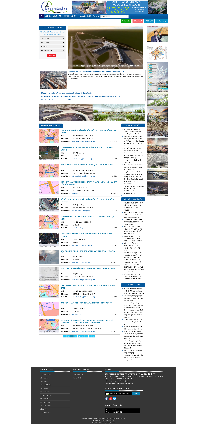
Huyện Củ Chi (77, 378)
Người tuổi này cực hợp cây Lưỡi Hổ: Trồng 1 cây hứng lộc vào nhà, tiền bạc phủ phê (134, 291)
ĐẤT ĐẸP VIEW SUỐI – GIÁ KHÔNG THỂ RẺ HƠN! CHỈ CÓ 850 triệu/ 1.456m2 (133, 215)
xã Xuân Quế (44, 399)
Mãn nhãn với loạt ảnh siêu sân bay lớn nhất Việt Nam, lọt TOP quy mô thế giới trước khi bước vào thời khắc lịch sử (80, 96)
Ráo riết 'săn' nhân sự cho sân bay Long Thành (57, 100)
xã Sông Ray (44, 378)
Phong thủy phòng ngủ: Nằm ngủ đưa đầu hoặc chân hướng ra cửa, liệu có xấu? (133, 357)
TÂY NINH (66, 16)
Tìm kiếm (51, 55)
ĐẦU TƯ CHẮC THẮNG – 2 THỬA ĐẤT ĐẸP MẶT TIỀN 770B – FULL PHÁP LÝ (133, 262)
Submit (136, 393)
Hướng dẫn (82, 16)
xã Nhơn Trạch (45, 374)
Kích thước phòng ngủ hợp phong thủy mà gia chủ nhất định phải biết (133, 298)
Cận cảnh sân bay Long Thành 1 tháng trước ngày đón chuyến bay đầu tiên (66, 93)
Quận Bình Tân (78, 374)
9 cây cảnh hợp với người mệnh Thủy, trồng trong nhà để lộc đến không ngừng (133, 305)
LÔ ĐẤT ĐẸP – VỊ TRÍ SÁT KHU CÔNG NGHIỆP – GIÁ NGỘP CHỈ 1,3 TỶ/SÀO (133, 255)
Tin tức (89, 16)
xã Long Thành (45, 395)
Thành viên (126, 21)
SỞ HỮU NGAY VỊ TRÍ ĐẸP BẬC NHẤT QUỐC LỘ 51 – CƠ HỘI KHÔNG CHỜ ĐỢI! (133, 238)
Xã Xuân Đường (45, 405)
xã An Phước (44, 409)
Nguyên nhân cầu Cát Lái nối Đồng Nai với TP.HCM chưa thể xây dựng (133, 181)
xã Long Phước (45, 385)
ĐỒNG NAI (48, 16)
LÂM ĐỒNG (74, 16)
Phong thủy (96, 16)
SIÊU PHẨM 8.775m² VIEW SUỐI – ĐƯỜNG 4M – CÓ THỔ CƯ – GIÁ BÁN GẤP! (133, 276)
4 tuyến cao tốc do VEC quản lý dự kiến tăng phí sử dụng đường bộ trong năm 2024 (133, 174)
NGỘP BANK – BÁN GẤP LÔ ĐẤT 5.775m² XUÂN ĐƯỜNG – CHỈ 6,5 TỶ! (134, 269)
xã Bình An (44, 388)
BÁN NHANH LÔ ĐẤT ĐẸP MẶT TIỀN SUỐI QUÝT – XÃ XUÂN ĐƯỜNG (133, 222)
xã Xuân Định (45, 392)
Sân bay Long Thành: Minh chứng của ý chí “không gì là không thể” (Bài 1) (133, 155)
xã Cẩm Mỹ (44, 381)
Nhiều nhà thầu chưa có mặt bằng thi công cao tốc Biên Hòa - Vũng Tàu (133, 167)
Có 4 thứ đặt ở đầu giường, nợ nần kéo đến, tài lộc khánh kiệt (134, 322)
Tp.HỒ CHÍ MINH (57, 16)
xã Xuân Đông (45, 402)
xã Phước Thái (45, 412)
